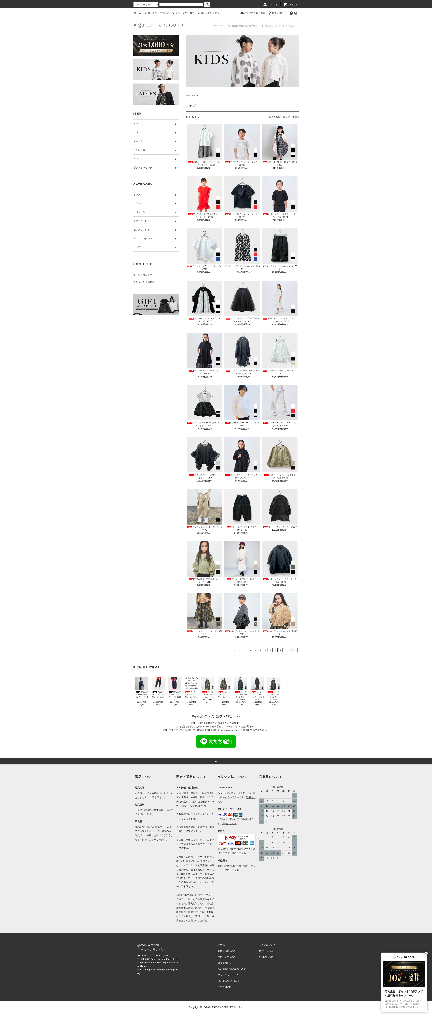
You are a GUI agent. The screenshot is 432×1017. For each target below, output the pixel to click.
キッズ (195, 95)
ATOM (227, 987)
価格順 (286, 116)
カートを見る (266, 950)
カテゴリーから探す (158, 12)
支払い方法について (228, 950)
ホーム (137, 12)
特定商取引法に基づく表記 (232, 969)
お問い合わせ (279, 12)
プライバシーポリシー (229, 975)
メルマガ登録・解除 (254, 12)
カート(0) (292, 4)
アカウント (272, 4)
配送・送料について (228, 956)
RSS (220, 987)
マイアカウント (267, 944)
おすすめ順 (275, 116)
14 (289, 650)
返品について (225, 962)
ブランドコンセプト (144, 275)
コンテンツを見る (210, 12)
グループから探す (184, 12)
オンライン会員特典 (144, 282)
